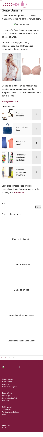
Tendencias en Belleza (10, 412)
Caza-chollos (7, 382)
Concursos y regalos (9, 387)
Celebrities (6, 384)
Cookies (5, 428)
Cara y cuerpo (7, 379)
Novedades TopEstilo (10, 398)
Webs (4, 415)
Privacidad (6, 425)
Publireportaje (7, 407)
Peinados (5, 401)
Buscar (5, 204)
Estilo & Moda (7, 393)
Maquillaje (6, 395)
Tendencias (6, 409)
